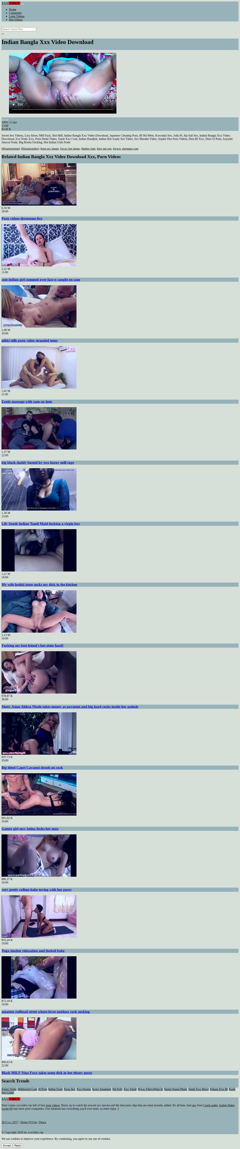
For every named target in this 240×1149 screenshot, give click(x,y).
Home (12, 9)
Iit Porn (42, 1089)
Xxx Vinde (130, 1089)
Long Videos (16, 16)
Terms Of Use (28, 1122)
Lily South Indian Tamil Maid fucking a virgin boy (41, 524)
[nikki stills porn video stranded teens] (39, 326)
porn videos (53, 1105)
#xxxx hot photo (70, 148)
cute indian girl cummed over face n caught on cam (41, 280)
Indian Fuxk (55, 1089)
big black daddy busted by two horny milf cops (38, 462)
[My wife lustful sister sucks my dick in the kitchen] (39, 570)
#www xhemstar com (125, 148)
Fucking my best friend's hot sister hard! (33, 645)
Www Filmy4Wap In (150, 1089)
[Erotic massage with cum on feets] (39, 387)
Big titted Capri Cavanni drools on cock (32, 768)
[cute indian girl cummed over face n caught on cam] (39, 265)
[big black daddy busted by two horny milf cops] (39, 448)
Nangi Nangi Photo (175, 1089)
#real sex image (49, 148)
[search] (3, 33)
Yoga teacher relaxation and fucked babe (33, 951)
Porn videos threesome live (22, 218)
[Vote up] (3, 120)
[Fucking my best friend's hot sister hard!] (39, 631)
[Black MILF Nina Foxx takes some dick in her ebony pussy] (39, 1058)
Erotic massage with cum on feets (27, 402)
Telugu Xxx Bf (219, 1089)
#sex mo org (104, 148)
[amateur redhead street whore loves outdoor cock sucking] (39, 997)
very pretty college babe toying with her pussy (37, 890)
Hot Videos (15, 19)
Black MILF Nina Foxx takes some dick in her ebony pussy (47, 1073)
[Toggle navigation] (22, 4)
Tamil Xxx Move (198, 1089)
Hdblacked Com (27, 1089)
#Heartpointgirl (11, 148)
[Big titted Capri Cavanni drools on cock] (39, 753)
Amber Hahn (226, 1105)
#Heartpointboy (30, 148)
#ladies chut (88, 148)
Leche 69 (7, 1108)
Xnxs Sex (69, 1089)
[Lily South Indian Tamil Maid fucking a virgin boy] (39, 509)
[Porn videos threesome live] (39, 204)
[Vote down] (6, 120)
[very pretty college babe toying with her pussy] (39, 875)
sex (194, 1105)
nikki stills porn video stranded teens (30, 340)
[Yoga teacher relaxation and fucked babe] (39, 936)
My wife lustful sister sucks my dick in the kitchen (39, 585)
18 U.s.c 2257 (10, 1122)
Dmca (42, 1122)
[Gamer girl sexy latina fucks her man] (39, 814)
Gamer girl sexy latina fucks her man (30, 829)
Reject (17, 1145)
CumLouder (210, 1105)
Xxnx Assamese (101, 1089)
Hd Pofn (117, 1089)
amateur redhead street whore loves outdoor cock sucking (46, 1012)
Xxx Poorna (83, 1089)
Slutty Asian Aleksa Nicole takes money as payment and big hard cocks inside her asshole (70, 707)
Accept (7, 1145)
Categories (15, 12)
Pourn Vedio (9, 1089)
